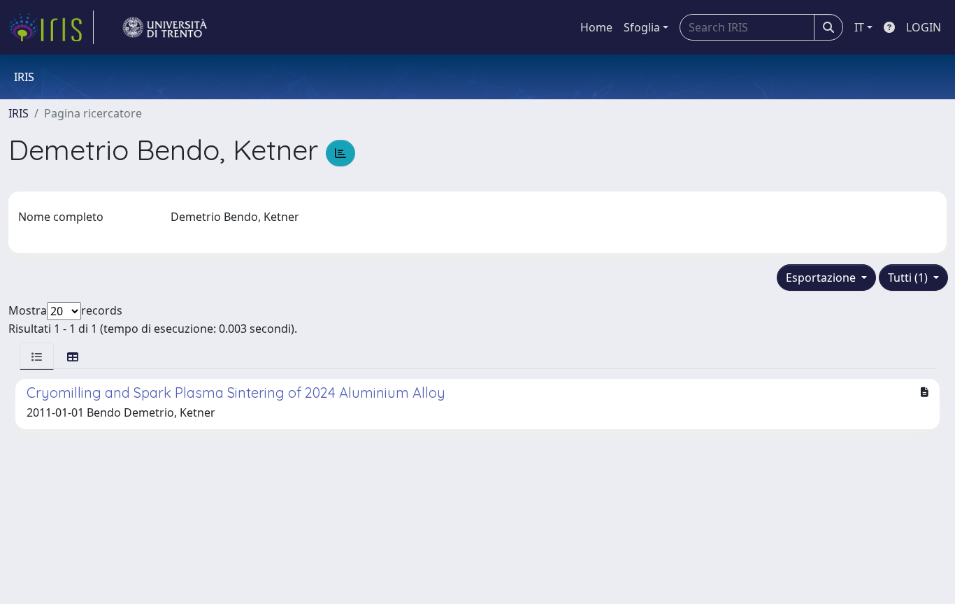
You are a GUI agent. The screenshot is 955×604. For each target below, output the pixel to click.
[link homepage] (51, 27)
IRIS (18, 113)
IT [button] (859, 27)
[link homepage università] (165, 27)
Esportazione (822, 277)
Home (596, 27)
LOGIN (923, 27)
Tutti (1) (909, 277)
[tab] (37, 356)
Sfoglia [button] (642, 27)
